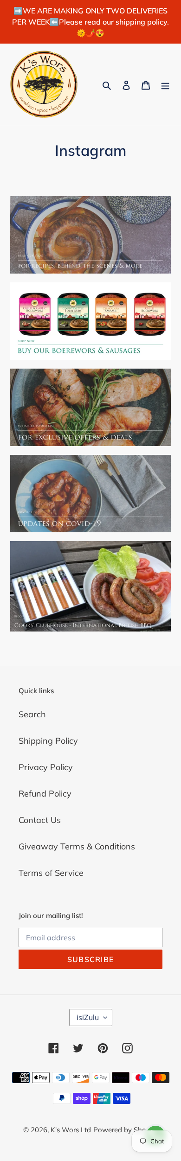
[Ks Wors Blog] (90, 235)
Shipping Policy (48, 740)
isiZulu (88, 1017)
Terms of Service (51, 873)
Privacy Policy (46, 767)
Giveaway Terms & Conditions (77, 846)
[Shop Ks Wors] (90, 321)
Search (32, 714)
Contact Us (40, 820)
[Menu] (165, 84)
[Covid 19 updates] (90, 493)
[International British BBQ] (90, 586)
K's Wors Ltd (71, 1129)
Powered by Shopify (125, 1129)
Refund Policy (45, 793)
